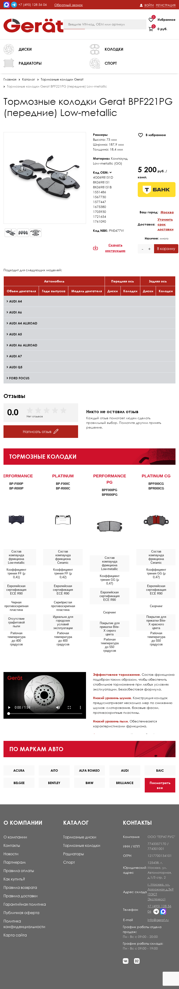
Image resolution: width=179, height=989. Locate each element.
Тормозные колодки (81, 845)
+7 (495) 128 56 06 (32, 5)
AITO (54, 770)
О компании (15, 837)
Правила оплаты (18, 870)
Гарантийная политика (24, 904)
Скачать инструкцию (115, 248)
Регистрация (166, 5)
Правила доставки (20, 896)
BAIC (160, 770)
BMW (89, 783)
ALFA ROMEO (89, 770)
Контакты (11, 845)
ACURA (18, 770)
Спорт (69, 862)
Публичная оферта (21, 912)
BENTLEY (54, 783)
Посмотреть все (160, 785)
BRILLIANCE (124, 783)
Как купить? (14, 879)
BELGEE (19, 783)
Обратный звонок (68, 5)
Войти (149, 5)
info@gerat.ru (158, 920)
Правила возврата (20, 887)
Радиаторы (73, 854)
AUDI (125, 770)
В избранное (156, 135)
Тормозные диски (79, 837)
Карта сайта (15, 935)
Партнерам (14, 862)
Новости (10, 854)
